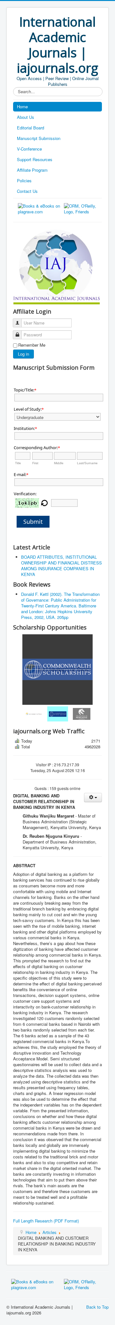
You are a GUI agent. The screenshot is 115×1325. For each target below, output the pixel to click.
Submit (33, 521)
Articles (49, 1232)
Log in (23, 354)
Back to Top (97, 1307)
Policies (24, 180)
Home (22, 106)
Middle (59, 463)
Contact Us (27, 191)
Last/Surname (87, 463)
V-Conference (29, 149)
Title (18, 463)
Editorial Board (30, 128)
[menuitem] (33, 713)
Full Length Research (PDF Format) (46, 1221)
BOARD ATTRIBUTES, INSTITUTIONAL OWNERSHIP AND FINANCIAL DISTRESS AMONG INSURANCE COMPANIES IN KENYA (61, 565)
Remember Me (31, 345)
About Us (25, 117)
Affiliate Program (32, 170)
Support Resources (34, 159)
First (35, 463)
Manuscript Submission (38, 138)
